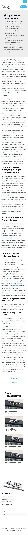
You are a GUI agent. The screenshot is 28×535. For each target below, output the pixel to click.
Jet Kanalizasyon (16, 286)
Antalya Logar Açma (13, 447)
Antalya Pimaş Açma (13, 463)
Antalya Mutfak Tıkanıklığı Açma (11, 412)
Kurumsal (4, 508)
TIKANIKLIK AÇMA (7, 501)
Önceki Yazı (14, 378)
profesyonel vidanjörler (7, 238)
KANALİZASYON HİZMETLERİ (9, 497)
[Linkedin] (11, 518)
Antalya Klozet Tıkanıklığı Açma (11, 429)
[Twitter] (5, 518)
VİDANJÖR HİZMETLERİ (8, 499)
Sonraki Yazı (14, 382)
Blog (3, 511)
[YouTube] (9, 518)
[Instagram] (7, 518)
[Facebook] (3, 518)
